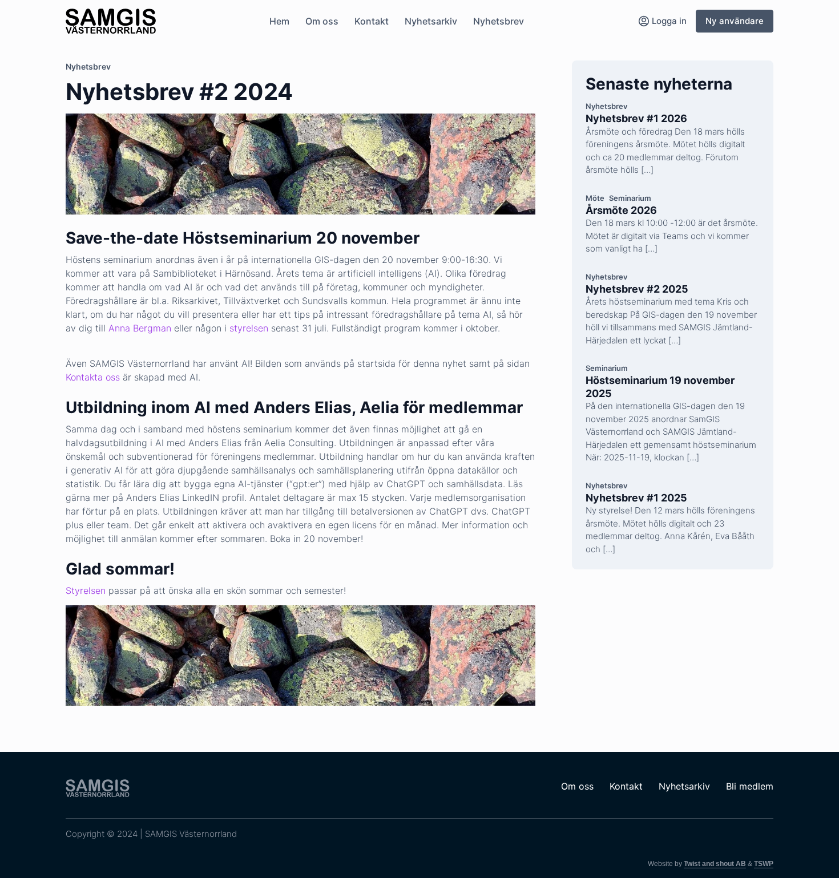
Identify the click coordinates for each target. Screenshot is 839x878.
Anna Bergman (139, 328)
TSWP (763, 864)
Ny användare (734, 20)
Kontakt (371, 21)
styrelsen (248, 328)
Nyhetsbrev (498, 21)
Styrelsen (86, 590)
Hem (279, 21)
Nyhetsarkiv (431, 21)
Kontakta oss (93, 377)
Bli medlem (749, 786)
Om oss (321, 21)
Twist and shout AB (715, 864)
